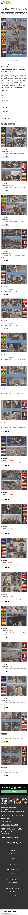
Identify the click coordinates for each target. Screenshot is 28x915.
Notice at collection (6, 913)
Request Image (5, 118)
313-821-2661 (4, 835)
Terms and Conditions (20, 811)
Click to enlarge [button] (14, 60)
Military (2, 102)
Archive (8, 13)
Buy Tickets (14, 824)
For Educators (13, 891)
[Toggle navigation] (25, 2)
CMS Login (25, 908)
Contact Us (13, 853)
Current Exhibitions (13, 882)
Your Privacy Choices (10, 911)
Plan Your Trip (5, 824)
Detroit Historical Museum (13, 867)
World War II (4, 113)
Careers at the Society (13, 856)
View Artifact (5, 156)
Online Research (19, 12)
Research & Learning (9, 12)
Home (2, 12)
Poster (4, 149)
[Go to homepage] (14, 802)
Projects (13, 884)
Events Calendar (13, 876)
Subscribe (14, 791)
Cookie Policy (11, 811)
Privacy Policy (4, 811)
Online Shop (13, 898)
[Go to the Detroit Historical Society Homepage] (7, 2)
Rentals (13, 858)
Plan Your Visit (13, 864)
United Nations (11, 113)
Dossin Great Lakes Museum (13, 869)
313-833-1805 (4, 821)
